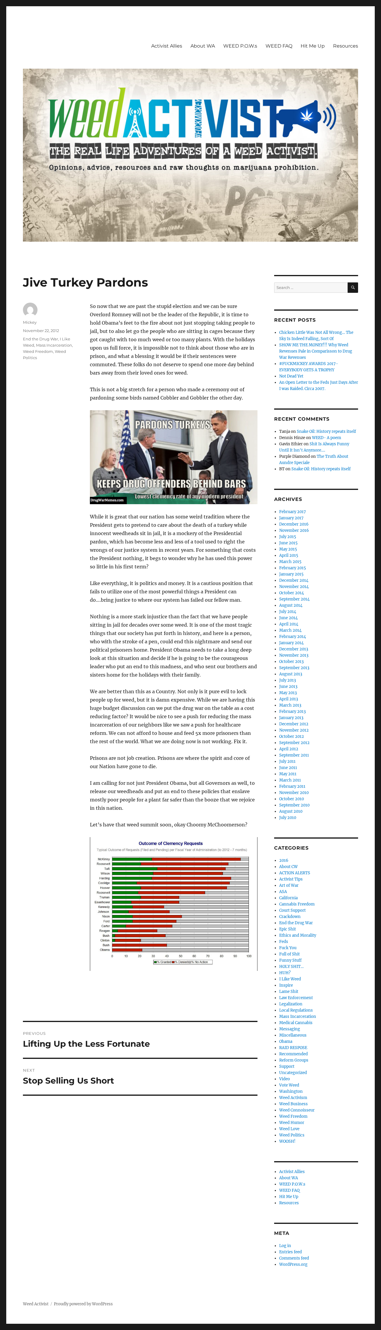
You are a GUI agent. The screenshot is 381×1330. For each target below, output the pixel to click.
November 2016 (294, 530)
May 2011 (287, 773)
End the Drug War (40, 339)
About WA (202, 46)
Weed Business (293, 1103)
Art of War (289, 885)
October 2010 (291, 798)
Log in (285, 1245)
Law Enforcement (296, 997)
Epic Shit (287, 929)
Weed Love (289, 1128)
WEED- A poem (326, 437)
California (288, 897)
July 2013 (287, 680)
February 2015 (292, 567)
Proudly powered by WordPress (83, 1304)
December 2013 (293, 649)
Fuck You (287, 947)
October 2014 (291, 592)
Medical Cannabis (296, 1022)
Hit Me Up (313, 46)
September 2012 (294, 742)
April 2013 (288, 699)
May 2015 (288, 549)
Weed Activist (36, 1304)
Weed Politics (292, 1135)
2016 (283, 860)
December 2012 (293, 724)
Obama (285, 1041)
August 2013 (290, 674)
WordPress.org (293, 1264)
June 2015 (288, 542)
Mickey (30, 322)
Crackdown (290, 916)
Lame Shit (288, 991)
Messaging (289, 1029)
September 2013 (294, 667)
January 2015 (291, 574)
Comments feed (294, 1258)
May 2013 (288, 692)
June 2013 (288, 686)
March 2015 (290, 561)
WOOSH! (287, 1141)
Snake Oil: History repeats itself (326, 431)
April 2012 (288, 749)
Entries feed (290, 1251)
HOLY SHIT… (291, 966)
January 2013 (291, 717)
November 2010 (294, 792)
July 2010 (287, 817)
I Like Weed (290, 979)
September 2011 (294, 755)
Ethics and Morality (297, 935)
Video (284, 1078)
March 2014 (290, 630)
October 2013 (291, 661)
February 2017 (292, 511)
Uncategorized (293, 1072)
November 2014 (294, 586)
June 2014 (288, 617)
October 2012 (291, 736)
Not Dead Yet (291, 376)
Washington (291, 1091)
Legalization (290, 1004)
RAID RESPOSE (293, 1047)
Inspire (286, 985)
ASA (283, 891)
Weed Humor (291, 1122)
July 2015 (287, 536)
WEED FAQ (279, 46)
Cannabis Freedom (297, 904)
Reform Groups (293, 1060)
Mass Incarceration (54, 345)
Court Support (292, 910)
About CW (288, 866)
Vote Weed (289, 1085)
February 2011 (292, 786)
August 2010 (290, 811)
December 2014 (293, 580)
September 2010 (294, 805)
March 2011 (290, 780)
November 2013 (293, 655)
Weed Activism (293, 1097)
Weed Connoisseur (297, 1110)
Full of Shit (289, 954)
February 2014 (292, 636)
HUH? (285, 972)
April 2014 (288, 624)
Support (286, 1066)
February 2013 (292, 711)
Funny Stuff (290, 960)
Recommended (293, 1054)
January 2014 (291, 642)
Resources (345, 46)
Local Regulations (296, 1010)
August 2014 (290, 605)
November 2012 (294, 730)
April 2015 (288, 555)
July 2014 (287, 611)
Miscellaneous (293, 1035)
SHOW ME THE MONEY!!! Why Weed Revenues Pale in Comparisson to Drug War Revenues (315, 351)
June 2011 (288, 767)
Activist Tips (291, 879)
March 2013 (290, 705)
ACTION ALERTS (294, 872)
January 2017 (291, 518)
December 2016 (294, 524)
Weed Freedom (38, 351)
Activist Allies (166, 46)
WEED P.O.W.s (240, 46)
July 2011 (287, 761)
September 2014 (294, 599)
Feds (283, 941)
